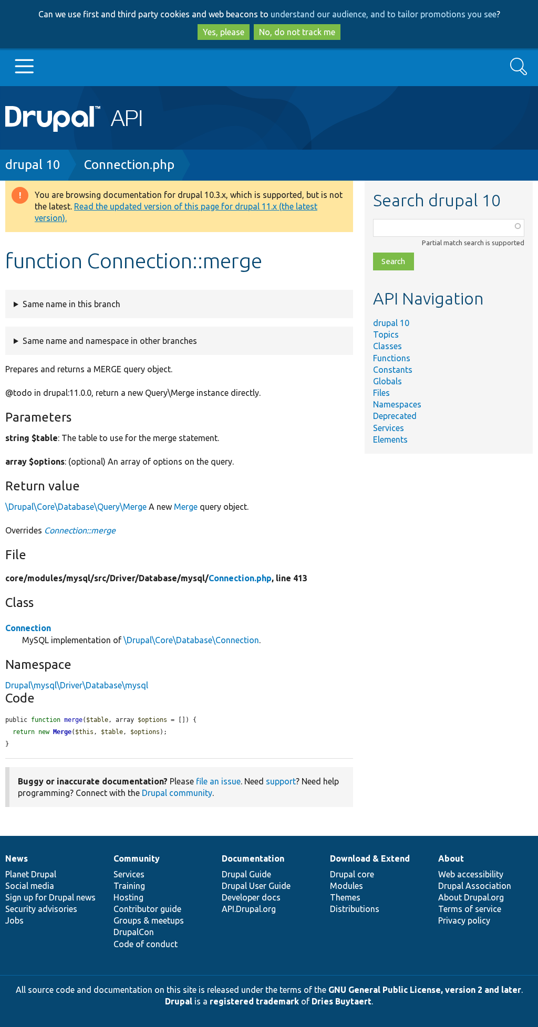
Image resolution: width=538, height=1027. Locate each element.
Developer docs (251, 897)
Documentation (253, 858)
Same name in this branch (71, 304)
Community (136, 858)
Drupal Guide (246, 874)
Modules (346, 885)
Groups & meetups (148, 920)
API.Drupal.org (249, 909)
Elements (390, 439)
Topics (386, 334)
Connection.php (129, 165)
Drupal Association (474, 885)
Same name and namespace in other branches (110, 340)
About (451, 858)
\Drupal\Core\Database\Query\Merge (76, 506)
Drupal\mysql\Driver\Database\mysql (76, 685)
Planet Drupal (30, 874)
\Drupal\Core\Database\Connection (191, 640)
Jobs (14, 920)
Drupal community (177, 793)
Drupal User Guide (256, 885)
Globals (387, 381)
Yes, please (223, 32)
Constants (392, 369)
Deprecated (395, 416)
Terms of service (469, 909)
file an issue (218, 781)
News (16, 858)
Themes (345, 897)
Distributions (354, 909)
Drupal (178, 1001)
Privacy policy (464, 920)
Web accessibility (470, 874)
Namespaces (397, 404)
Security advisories (41, 909)
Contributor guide (147, 909)
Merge (186, 506)
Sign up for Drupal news (50, 897)
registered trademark (254, 1001)
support (281, 781)
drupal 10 (32, 165)
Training (129, 885)
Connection (28, 628)
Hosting (128, 897)
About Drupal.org (471, 897)
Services (388, 428)
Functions (391, 358)
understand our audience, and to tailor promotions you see (383, 14)
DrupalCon (133, 932)
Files (381, 392)
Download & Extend (370, 858)
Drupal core (352, 874)
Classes (387, 346)
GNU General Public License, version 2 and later (424, 989)
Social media (29, 885)
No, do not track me (297, 32)
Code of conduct (145, 944)
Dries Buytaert (341, 1001)
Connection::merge (80, 530)
